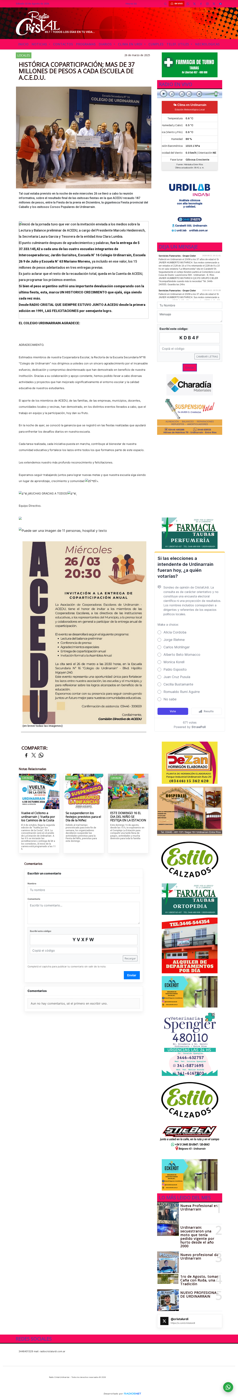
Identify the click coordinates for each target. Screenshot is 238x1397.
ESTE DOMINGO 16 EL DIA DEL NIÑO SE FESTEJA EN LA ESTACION (128, 816)
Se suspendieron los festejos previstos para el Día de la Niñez (83, 816)
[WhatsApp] (188, 4)
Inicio (23, 44)
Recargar (130, 958)
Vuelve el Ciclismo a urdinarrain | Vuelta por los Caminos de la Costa (38, 816)
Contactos (63, 44)
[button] (165, 4)
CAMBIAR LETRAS (207, 356)
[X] (194, 4)
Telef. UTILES (178, 44)
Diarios (106, 44)
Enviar (131, 975)
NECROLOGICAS (207, 44)
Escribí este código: (41, 931)
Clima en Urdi (130, 44)
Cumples (156, 44)
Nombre (32, 883)
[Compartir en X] (33, 755)
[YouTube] (220, 4)
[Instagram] (207, 4)
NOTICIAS (40, 44)
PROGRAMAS (86, 44)
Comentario (34, 899)
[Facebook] (201, 4)
